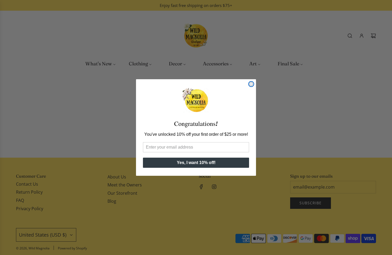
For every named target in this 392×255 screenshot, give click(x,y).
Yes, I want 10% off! (196, 162)
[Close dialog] (251, 84)
